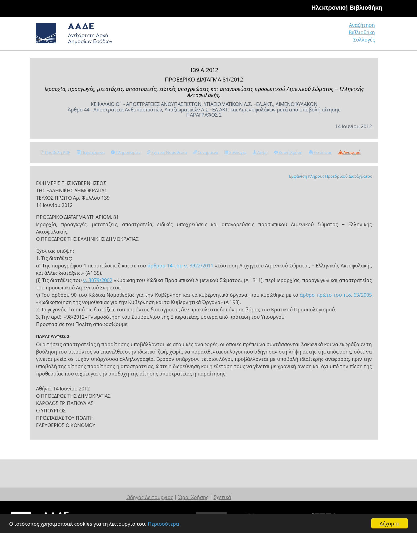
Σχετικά (222, 497)
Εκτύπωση (322, 152)
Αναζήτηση (362, 25)
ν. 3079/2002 (97, 280)
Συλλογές (364, 39)
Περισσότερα (163, 523)
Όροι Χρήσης (193, 497)
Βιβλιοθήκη (362, 32)
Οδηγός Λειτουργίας (149, 497)
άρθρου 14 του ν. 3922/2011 (179, 265)
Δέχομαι (389, 523)
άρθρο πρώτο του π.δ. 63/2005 (336, 295)
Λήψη (262, 152)
